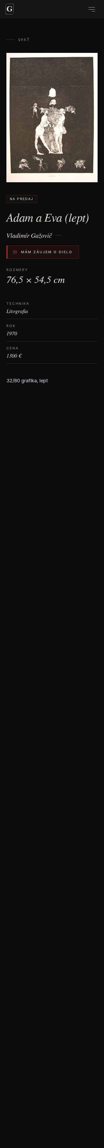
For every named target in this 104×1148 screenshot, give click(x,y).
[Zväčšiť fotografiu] (52, 117)
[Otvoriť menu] (92, 9)
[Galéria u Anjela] (9, 9)
